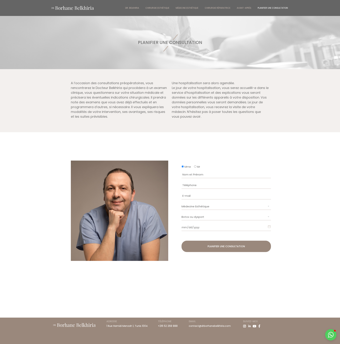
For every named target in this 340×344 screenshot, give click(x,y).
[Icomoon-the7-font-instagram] (244, 326)
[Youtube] (254, 326)
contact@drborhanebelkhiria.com (210, 326)
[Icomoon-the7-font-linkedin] (249, 326)
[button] (330, 334)
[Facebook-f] (259, 326)
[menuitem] (132, 8)
